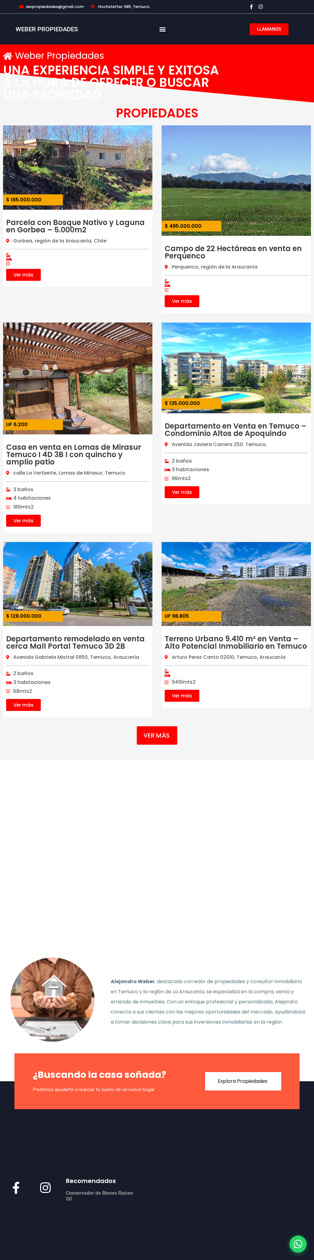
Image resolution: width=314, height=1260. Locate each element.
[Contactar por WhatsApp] (298, 1244)
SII (69, 1199)
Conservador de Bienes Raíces (99, 1193)
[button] (162, 29)
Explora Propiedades (242, 1081)
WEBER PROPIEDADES (47, 29)
